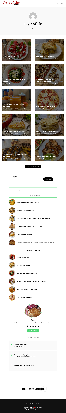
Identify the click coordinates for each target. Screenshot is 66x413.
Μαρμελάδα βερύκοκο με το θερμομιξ (13, 105)
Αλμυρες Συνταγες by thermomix (45, 58)
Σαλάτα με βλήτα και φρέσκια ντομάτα (14, 80)
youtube (38, 326)
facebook (27, 326)
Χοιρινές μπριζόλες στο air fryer (47, 156)
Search (15, 176)
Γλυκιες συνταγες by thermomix (12, 108)
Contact (37, 403)
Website (33, 28)
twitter (30, 326)
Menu (62, 3)
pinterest (36, 326)
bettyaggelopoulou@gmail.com (17, 190)
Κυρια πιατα (39, 108)
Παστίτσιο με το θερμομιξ (45, 56)
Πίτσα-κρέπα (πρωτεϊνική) (46, 106)
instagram (33, 326)
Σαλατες (5, 58)
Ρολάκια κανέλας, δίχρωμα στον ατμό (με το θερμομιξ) (47, 80)
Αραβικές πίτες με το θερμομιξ (47, 131)
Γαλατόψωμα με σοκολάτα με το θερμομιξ (15, 155)
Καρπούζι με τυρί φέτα (11, 56)
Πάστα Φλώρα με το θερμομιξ (14, 131)
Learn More (33, 330)
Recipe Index (29, 403)
